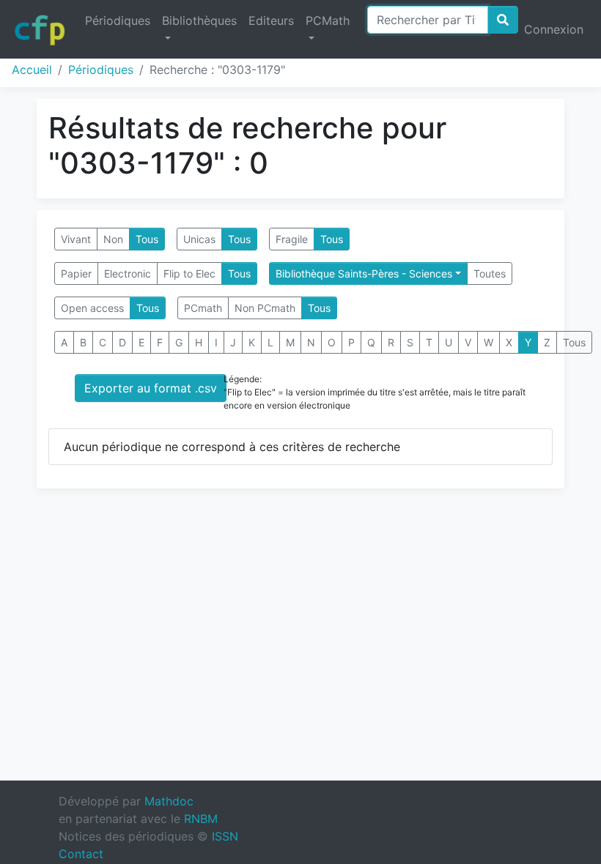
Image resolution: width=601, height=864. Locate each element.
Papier (76, 273)
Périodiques (117, 20)
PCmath (203, 308)
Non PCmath (265, 308)
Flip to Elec (189, 273)
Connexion (553, 29)
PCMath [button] (328, 20)
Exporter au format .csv (150, 388)
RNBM (201, 818)
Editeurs (271, 20)
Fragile (292, 239)
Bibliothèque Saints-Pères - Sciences (364, 273)
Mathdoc (168, 801)
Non (113, 239)
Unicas (199, 239)
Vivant (76, 239)
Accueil (32, 69)
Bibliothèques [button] (199, 20)
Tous (147, 239)
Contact (81, 853)
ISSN (225, 836)
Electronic (127, 273)
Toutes (489, 273)
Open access (92, 308)
